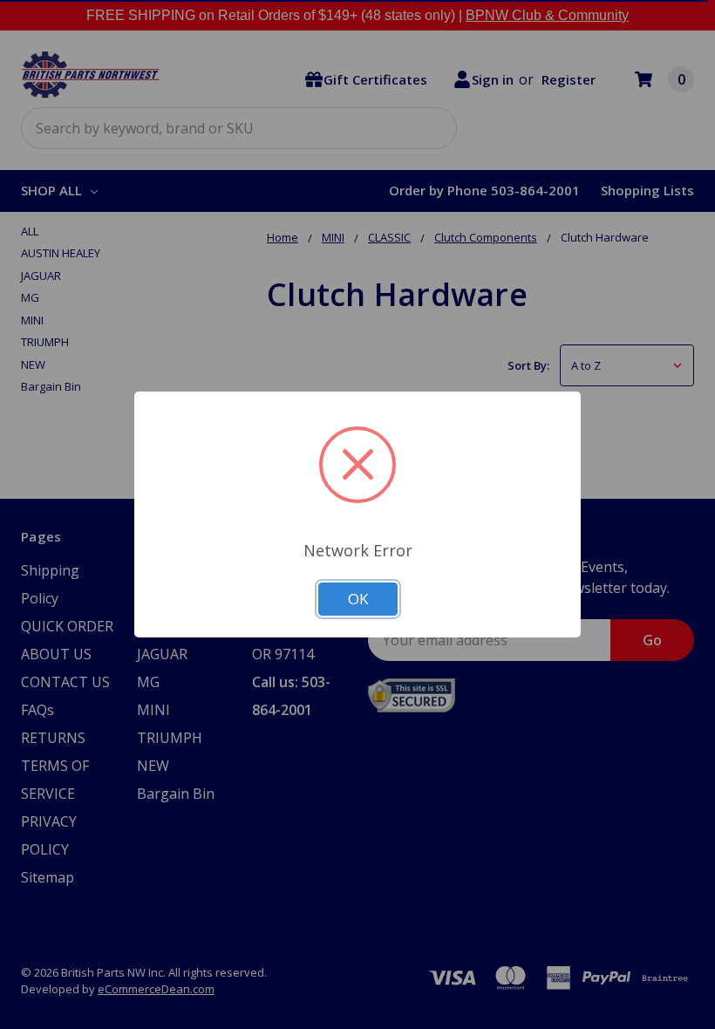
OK (358, 599)
